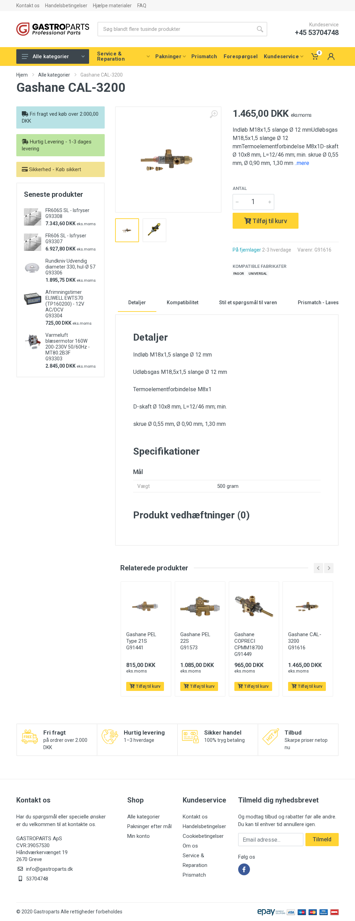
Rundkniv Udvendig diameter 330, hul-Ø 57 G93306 (70, 266)
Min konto (138, 836)
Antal (240, 188)
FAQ (141, 5)
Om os (190, 846)
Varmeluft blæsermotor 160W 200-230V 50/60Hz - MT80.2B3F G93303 (67, 346)
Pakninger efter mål (149, 826)
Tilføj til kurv (269, 221)
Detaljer (137, 302)
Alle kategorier (51, 56)
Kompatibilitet (182, 302)
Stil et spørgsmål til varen (248, 302)
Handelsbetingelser (66, 5)
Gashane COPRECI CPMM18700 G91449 (248, 644)
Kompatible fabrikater (259, 266)
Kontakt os (28, 5)
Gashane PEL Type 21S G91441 (141, 641)
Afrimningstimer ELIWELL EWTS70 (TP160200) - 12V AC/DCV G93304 (64, 303)
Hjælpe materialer (112, 5)
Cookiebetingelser (203, 836)
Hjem (22, 75)
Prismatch (194, 875)
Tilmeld (322, 839)
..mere (302, 163)
